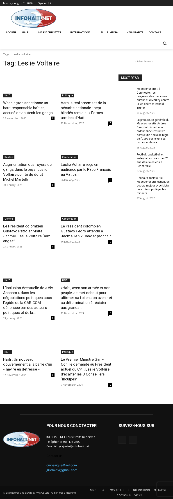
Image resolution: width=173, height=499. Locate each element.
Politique (67, 95)
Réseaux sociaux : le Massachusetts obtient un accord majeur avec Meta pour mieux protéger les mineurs (153, 185)
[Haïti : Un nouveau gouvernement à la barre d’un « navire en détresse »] (29, 341)
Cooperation (69, 157)
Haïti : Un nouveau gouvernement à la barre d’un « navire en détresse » (27, 364)
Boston (9, 157)
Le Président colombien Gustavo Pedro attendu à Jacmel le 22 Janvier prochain (86, 231)
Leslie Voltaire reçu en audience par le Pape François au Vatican (86, 169)
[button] (164, 43)
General (9, 218)
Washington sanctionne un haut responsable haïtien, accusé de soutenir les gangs (28, 108)
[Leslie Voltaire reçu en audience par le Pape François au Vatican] (86, 146)
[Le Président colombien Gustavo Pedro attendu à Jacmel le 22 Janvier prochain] (86, 208)
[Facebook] (161, 3)
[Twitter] (167, 3)
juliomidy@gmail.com (61, 470)
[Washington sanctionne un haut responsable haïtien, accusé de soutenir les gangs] (29, 84)
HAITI (8, 95)
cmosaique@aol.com (61, 465)
